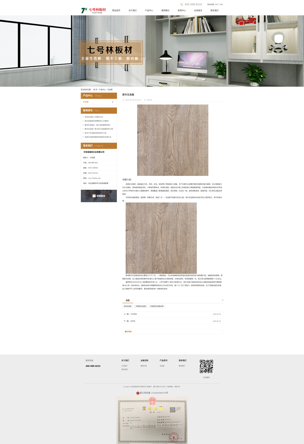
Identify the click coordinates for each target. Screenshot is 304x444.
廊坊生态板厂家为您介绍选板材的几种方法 (99, 129)
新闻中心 (182, 10)
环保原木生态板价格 (156, 306)
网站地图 (210, 4)
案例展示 (165, 10)
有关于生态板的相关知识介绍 (95, 133)
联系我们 (215, 10)
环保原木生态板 (141, 306)
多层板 (132, 321)
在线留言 (198, 10)
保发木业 (177, 387)
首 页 (95, 89)
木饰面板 (133, 314)
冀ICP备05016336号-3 (160, 387)
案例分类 (144, 366)
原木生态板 (127, 306)
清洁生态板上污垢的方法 (93, 117)
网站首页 (116, 10)
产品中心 (149, 10)
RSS (216, 4)
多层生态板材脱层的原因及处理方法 (97, 137)
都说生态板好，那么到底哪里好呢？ (97, 125)
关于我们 (133, 10)
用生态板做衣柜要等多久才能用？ (97, 121)
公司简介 (124, 366)
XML (221, 4)
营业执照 (124, 369)
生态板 (110, 89)
